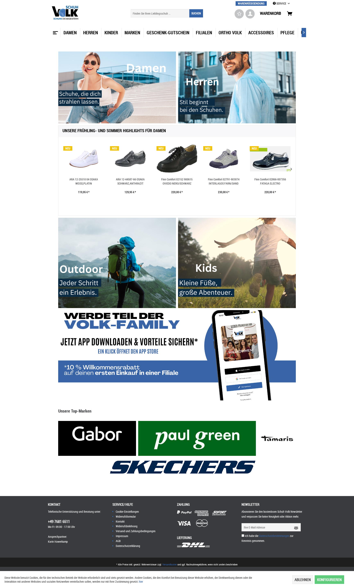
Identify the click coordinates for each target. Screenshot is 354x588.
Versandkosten (169, 564)
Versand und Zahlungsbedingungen (135, 531)
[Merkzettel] (239, 13)
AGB (118, 541)
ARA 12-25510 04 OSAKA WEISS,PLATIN (83, 181)
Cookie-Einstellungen (127, 511)
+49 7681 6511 (59, 521)
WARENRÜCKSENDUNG (251, 3)
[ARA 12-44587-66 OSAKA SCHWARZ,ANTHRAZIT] (130, 158)
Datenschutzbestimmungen (274, 536)
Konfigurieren (329, 579)
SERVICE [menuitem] (281, 3)
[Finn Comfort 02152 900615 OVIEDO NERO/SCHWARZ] (177, 158)
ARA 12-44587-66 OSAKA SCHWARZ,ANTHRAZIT (130, 181)
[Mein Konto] (250, 13)
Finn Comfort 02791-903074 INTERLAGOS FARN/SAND (223, 181)
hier (141, 581)
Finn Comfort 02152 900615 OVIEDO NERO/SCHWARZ (177, 181)
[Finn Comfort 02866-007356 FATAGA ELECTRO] (270, 158)
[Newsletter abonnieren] (295, 527)
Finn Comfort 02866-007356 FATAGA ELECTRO (270, 181)
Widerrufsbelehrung (126, 526)
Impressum (122, 536)
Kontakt (120, 521)
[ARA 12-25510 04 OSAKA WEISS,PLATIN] (84, 158)
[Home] (55, 31)
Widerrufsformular (126, 516)
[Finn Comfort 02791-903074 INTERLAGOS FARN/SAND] (223, 158)
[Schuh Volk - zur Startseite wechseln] (65, 13)
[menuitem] (251, 3)
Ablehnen (303, 579)
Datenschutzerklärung (128, 546)
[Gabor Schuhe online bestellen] (97, 438)
